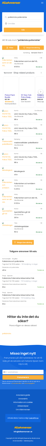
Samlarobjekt (6, 259)
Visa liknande (18, 64)
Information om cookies (23, 402)
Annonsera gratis (23, 395)
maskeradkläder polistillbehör (26, 142)
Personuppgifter (29, 383)
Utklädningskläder (21, 226)
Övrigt (4, 276)
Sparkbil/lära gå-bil (22, 212)
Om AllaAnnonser (23, 409)
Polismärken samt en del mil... (26, 198)
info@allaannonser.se (23, 431)
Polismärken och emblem (24, 183)
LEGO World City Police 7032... (26, 114)
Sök (23, 30)
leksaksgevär (19, 171)
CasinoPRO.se (33, 418)
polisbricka (6, 333)
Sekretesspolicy (28, 441)
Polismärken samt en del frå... (26, 61)
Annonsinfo (22, 398)
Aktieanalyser (23, 406)
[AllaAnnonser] (11, 3)
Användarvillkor (17, 383)
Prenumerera (23, 377)
